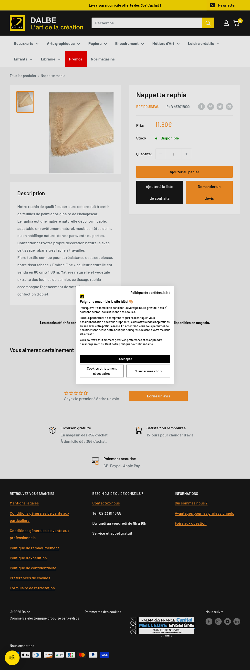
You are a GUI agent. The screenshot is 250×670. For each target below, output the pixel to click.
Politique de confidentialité (150, 292)
